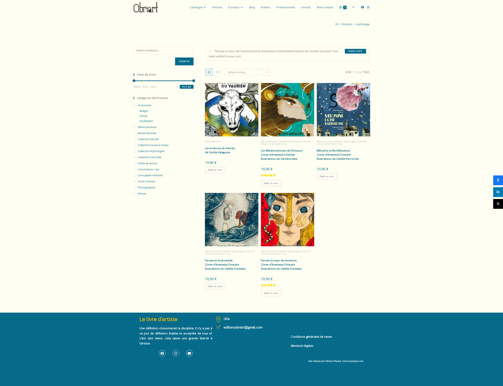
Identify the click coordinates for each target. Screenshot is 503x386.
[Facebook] (162, 353)
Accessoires (144, 105)
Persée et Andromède (225, 264)
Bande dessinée (212, 141)
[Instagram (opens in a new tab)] (368, 7)
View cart (355, 51)
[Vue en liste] (217, 72)
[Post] (498, 204)
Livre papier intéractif (150, 175)
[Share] (498, 180)
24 (359, 72)
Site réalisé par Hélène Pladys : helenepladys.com (335, 361)
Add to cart (215, 170)
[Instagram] (176, 353)
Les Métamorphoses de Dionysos (282, 155)
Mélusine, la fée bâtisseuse (338, 155)
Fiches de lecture (147, 163)
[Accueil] (336, 24)
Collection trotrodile (149, 157)
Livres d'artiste (146, 181)
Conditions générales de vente (311, 337)
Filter (186, 87)
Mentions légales (302, 346)
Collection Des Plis (148, 139)
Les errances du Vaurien (220, 150)
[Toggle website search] (354, 7)
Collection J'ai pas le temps (153, 145)
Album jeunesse (268, 141)
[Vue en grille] (209, 72)
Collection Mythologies (288, 141)
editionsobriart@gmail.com (243, 327)
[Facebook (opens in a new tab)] (362, 7)
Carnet (143, 116)
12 (355, 72)
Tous (366, 72)
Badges (144, 111)
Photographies (146, 187)
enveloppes (146, 121)
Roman (142, 193)
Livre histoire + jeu (278, 143)
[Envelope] (189, 353)
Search (184, 61)
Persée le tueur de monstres (281, 264)
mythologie (362, 24)
